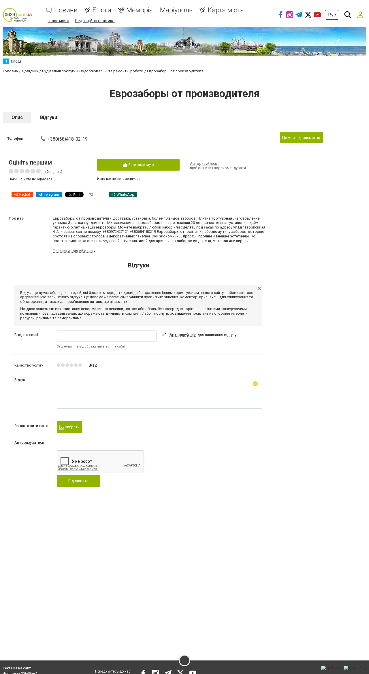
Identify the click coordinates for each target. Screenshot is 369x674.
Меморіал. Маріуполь (159, 10)
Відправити (78, 481)
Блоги (102, 10)
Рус (332, 15)
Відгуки (48, 117)
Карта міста (226, 10)
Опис (17, 117)
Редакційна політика (94, 20)
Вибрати (72, 427)
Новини (66, 10)
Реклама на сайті (17, 668)
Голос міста (58, 20)
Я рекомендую (140, 165)
